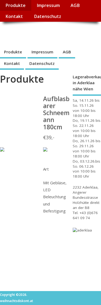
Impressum (48, 5)
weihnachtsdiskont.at (48, 33)
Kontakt (14, 16)
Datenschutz (47, 16)
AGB (75, 5)
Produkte (15, 5)
